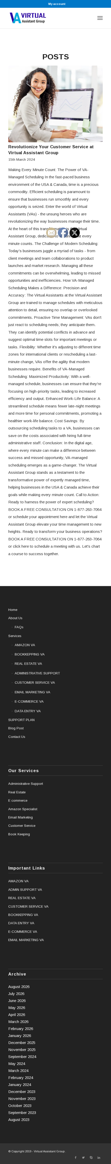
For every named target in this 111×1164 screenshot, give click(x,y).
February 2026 (20, 1028)
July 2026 (16, 993)
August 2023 (18, 1119)
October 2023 (19, 1105)
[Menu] (100, 18)
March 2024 (18, 1070)
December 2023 (21, 1091)
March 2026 (18, 1021)
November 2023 (22, 1098)
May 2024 (16, 1063)
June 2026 (17, 1000)
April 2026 (16, 1014)
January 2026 (19, 1035)
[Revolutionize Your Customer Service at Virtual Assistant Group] (55, 104)
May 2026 (16, 1007)
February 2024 (20, 1077)
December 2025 (21, 1042)
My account (57, 3)
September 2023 (22, 1112)
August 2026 (18, 986)
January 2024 (19, 1084)
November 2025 (22, 1049)
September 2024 (22, 1056)
